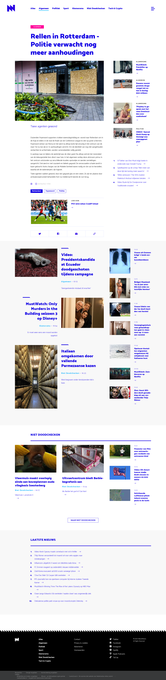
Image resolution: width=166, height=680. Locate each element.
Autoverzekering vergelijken (49, 673)
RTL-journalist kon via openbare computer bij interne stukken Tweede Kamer (61, 581)
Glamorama (77, 8)
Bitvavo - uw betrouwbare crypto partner (53, 676)
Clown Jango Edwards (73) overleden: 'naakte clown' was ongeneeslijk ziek (62, 593)
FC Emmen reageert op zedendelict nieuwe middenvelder (56, 567)
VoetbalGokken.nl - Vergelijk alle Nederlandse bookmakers (34, 678)
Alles (33, 8)
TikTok (115, 657)
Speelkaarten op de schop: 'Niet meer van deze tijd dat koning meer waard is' (133, 169)
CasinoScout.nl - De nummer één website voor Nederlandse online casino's (91, 676)
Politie (62, 191)
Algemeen (44, 8)
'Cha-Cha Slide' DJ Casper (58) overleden (50, 575)
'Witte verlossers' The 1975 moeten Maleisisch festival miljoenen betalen (131, 176)
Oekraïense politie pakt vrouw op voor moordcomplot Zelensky (58, 601)
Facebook (117, 643)
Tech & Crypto (115, 8)
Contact (77, 639)
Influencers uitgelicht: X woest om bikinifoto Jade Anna (55, 563)
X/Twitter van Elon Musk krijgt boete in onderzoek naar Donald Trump (132, 162)
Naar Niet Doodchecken (83, 520)
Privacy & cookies (81, 643)
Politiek (56, 8)
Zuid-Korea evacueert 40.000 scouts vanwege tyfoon (55, 571)
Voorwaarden (79, 650)
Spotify (115, 650)
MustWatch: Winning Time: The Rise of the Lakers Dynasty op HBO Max (62, 586)
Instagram (117, 646)
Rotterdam (36, 191)
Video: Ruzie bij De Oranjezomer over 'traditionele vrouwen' (131, 184)
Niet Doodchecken (96, 8)
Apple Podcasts (119, 654)
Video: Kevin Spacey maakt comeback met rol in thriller (55, 551)
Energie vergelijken (31, 673)
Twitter (115, 639)
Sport (66, 8)
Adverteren (78, 646)
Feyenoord (50, 191)
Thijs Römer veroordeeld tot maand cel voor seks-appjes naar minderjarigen (58, 557)
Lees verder (117, 147)
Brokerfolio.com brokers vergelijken (27, 676)
